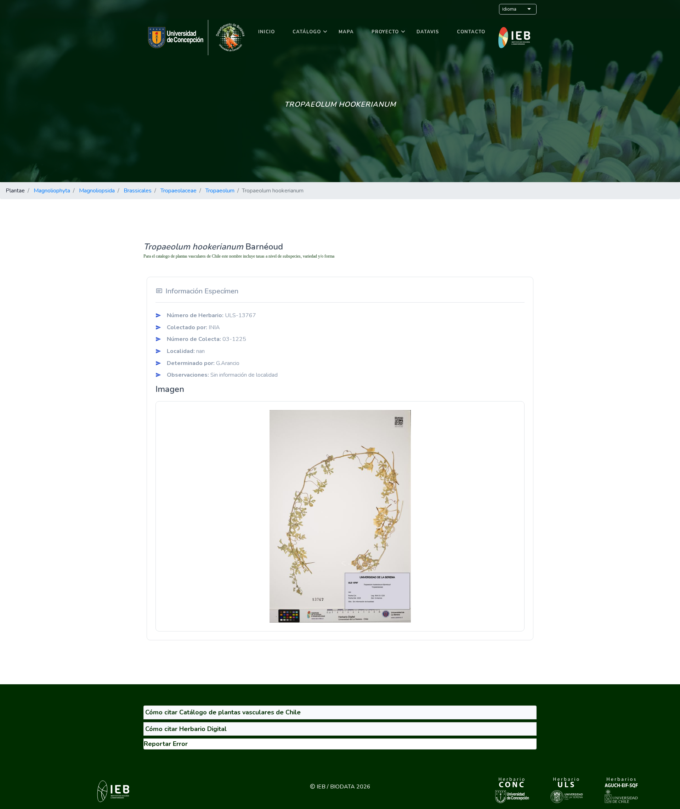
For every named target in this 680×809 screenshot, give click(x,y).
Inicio (266, 32)
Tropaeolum (219, 191)
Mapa (346, 32)
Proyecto (385, 32)
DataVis (427, 32)
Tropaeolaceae (178, 191)
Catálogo (307, 32)
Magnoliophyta (52, 191)
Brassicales (138, 191)
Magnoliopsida (97, 191)
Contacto (471, 32)
